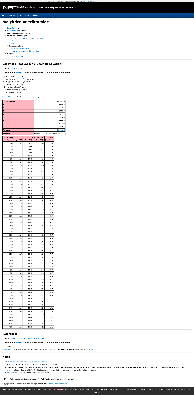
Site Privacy (7, 389)
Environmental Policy (117, 389)
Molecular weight (14, 30)
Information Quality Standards (151, 389)
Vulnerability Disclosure (83, 389)
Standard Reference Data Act (57, 383)
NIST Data (23, 15)
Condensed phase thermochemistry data (25, 51)
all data (92, 349)
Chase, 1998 (61, 130)
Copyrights (39, 389)
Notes (13, 43)
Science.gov (179, 389)
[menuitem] (3, 15)
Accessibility (16, 389)
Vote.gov (97, 392)
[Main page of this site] (3, 15)
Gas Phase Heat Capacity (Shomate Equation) (27, 38)
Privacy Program (28, 389)
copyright (19, 72)
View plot (5, 97)
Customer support (13, 372)
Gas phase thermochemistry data (22, 48)
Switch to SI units (17, 56)
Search (11, 15)
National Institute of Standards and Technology (19, 7)
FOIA (107, 389)
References (14, 41)
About (35, 15)
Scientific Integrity (133, 389)
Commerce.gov (168, 389)
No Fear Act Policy (98, 389)
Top (10, 68)
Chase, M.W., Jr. (7, 349)
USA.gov (187, 389)
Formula (10, 28)
